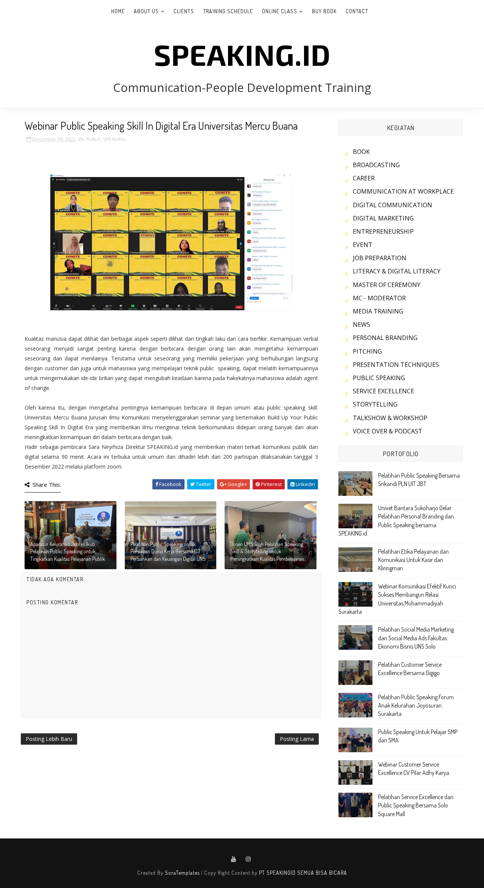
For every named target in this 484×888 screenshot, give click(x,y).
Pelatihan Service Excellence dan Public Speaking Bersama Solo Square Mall (415, 805)
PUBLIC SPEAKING (106, 139)
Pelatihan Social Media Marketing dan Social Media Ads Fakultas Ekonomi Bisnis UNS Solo (416, 638)
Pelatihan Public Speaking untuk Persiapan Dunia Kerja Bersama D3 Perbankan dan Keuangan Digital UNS (168, 551)
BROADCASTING (376, 165)
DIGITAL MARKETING (383, 218)
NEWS (361, 324)
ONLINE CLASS (279, 11)
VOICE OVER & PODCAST (387, 431)
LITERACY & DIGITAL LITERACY (397, 271)
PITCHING (367, 351)
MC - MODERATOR (379, 298)
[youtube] (233, 859)
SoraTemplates (182, 872)
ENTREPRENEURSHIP (383, 231)
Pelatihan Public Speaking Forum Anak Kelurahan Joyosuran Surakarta (416, 705)
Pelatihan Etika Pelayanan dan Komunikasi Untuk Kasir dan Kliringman (413, 560)
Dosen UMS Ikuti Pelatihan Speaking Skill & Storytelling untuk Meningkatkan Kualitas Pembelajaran (267, 551)
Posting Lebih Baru (49, 738)
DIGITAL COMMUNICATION (392, 205)
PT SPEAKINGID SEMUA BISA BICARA (303, 872)
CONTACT (357, 11)
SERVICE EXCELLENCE (383, 391)
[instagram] (248, 859)
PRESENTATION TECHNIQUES (396, 364)
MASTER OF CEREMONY (386, 285)
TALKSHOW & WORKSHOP (390, 418)
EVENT (362, 245)
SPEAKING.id (242, 54)
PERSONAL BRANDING (385, 338)
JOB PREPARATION (379, 258)
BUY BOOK (324, 11)
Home (118, 11)
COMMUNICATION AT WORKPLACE (403, 191)
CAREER (364, 178)
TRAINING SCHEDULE (228, 11)
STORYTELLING (375, 404)
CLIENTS (184, 11)
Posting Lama (297, 738)
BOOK (361, 151)
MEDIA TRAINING (378, 311)
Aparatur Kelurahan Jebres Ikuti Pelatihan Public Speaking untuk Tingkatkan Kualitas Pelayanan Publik (67, 551)
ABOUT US (146, 11)
